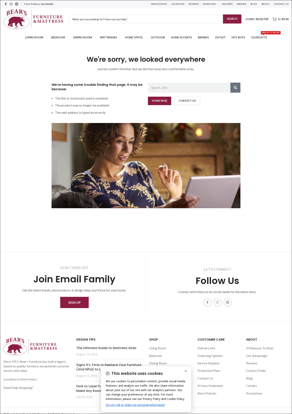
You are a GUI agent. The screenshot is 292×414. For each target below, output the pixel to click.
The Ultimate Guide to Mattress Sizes (106, 348)
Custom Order (256, 370)
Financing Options (210, 356)
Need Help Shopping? (18, 387)
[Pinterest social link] (16, 4)
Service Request (208, 363)
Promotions (254, 393)
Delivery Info (206, 348)
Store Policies (206, 393)
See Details (47, 3)
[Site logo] (33, 18)
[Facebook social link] (5, 4)
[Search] (235, 88)
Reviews (251, 363)
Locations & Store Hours (20, 379)
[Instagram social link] (11, 4)
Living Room (157, 348)
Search (232, 18)
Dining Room (158, 363)
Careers (251, 385)
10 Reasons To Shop (259, 348)
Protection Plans (208, 370)
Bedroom (155, 356)
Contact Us (205, 378)
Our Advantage (256, 356)
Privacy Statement (210, 385)
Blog (249, 378)
